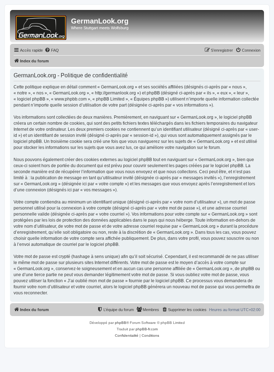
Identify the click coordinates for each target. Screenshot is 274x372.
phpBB (120, 323)
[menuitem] (52, 50)
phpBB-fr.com (147, 329)
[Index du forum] (41, 26)
